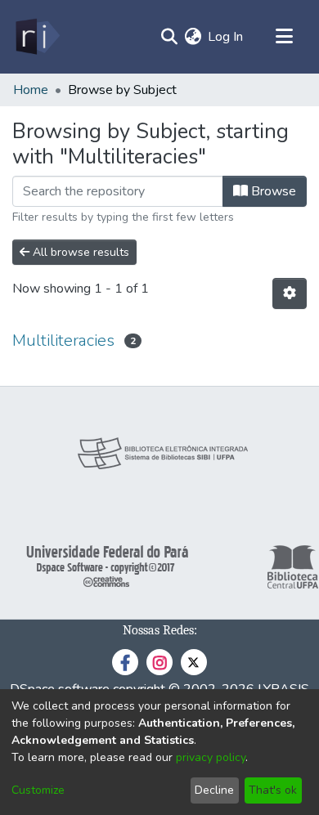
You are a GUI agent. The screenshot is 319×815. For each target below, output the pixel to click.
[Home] (36, 36)
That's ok (273, 790)
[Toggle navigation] (284, 36)
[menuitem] (192, 37)
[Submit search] (169, 37)
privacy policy (210, 757)
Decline (214, 790)
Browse (272, 191)
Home (30, 90)
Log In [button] (226, 37)
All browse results (79, 252)
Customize (38, 790)
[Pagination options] (289, 293)
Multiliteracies (63, 340)
